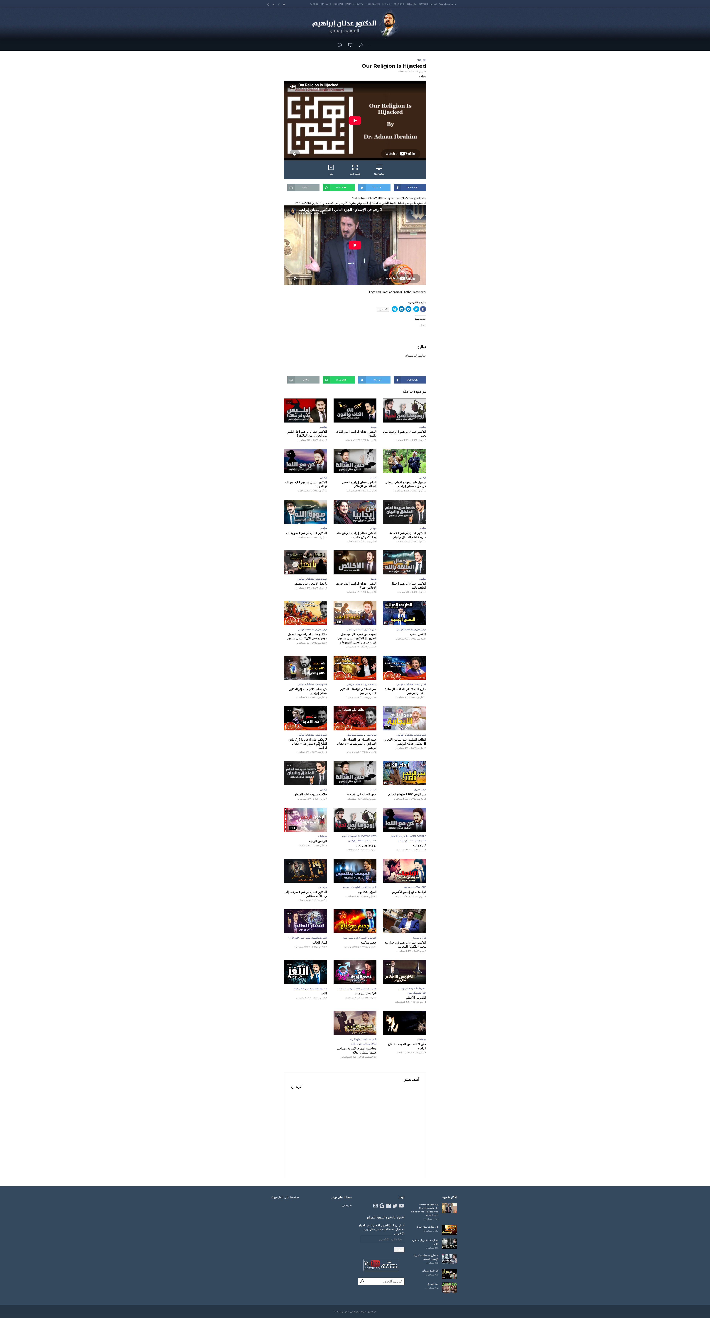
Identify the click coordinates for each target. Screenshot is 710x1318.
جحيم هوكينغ (368, 942)
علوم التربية (355, 1039)
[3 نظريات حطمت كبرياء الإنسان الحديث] (449, 1259)
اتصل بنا (433, 4)
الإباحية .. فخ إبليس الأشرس (409, 892)
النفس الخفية (418, 634)
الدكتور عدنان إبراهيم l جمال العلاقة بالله (408, 585)
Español (411, 4)
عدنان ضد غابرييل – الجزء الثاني (425, 1242)
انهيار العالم (320, 942)
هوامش (422, 426)
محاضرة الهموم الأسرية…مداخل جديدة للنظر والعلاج (356, 1050)
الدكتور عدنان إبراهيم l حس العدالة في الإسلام (359, 484)
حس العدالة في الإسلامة (361, 794)
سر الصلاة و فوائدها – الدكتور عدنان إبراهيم (358, 691)
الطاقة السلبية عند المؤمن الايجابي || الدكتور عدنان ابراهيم (404, 741)
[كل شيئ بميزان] (449, 1274)
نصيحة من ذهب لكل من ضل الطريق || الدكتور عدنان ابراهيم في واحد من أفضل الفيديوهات (357, 638)
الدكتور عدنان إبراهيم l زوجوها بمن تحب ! (404, 433)
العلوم (357, 887)
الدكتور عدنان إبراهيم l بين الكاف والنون (356, 433)
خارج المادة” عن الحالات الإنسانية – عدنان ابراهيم (405, 691)
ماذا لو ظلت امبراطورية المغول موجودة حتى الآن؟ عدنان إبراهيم (307, 636)
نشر (331, 173)
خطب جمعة (420, 840)
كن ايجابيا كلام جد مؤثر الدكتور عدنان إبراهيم (308, 691)
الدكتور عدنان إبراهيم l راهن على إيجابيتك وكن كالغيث (356, 535)
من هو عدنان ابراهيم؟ (447, 4)
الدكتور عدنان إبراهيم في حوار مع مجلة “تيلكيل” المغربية (405, 944)
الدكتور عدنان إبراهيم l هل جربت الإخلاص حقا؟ (356, 585)
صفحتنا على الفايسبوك (285, 1197)
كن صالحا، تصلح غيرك (427, 1226)
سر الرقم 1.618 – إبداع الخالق (407, 794)
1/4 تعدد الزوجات (365, 993)
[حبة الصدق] (449, 1287)
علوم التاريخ (293, 937)
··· (370, 45)
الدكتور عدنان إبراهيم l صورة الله (306, 533)
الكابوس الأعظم (416, 997)
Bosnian (338, 4)
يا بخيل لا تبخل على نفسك (311, 583)
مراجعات (323, 887)
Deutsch (423, 4)
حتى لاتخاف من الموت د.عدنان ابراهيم (407, 1046)
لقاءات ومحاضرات (368, 1043)
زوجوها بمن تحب (366, 845)
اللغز (324, 993)
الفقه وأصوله (354, 988)
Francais (399, 4)
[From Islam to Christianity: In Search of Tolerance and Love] (449, 1208)
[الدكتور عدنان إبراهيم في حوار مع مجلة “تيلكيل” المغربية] (404, 921)
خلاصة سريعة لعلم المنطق (310, 794)
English (386, 4)
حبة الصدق (432, 1284)
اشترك (399, 1249)
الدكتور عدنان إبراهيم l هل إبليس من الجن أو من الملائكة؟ (307, 433)
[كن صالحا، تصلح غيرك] (449, 1230)
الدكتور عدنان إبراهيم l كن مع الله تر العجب (306, 484)
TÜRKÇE (314, 4)
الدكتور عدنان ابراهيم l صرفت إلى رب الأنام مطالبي (306, 894)
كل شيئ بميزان (430, 1270)
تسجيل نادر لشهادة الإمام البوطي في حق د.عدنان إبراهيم (405, 484)
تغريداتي (347, 1205)
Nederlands (373, 4)
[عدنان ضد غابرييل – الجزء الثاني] (449, 1244)
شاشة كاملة (355, 173)
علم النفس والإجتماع (417, 992)
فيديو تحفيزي (321, 578)
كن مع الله (419, 845)
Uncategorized (417, 836)
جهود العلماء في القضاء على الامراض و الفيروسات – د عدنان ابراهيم (356, 743)
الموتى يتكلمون (367, 892)
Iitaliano (326, 4)
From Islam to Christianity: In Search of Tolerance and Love (424, 1210)
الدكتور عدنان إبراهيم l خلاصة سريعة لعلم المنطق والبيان (407, 535)
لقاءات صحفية (419, 937)
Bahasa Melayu (354, 4)
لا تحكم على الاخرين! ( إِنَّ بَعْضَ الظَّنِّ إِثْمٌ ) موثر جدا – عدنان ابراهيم (307, 743)
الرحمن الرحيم (318, 841)
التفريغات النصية (399, 836)
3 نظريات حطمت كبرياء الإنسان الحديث (426, 1257)
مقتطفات (309, 578)
